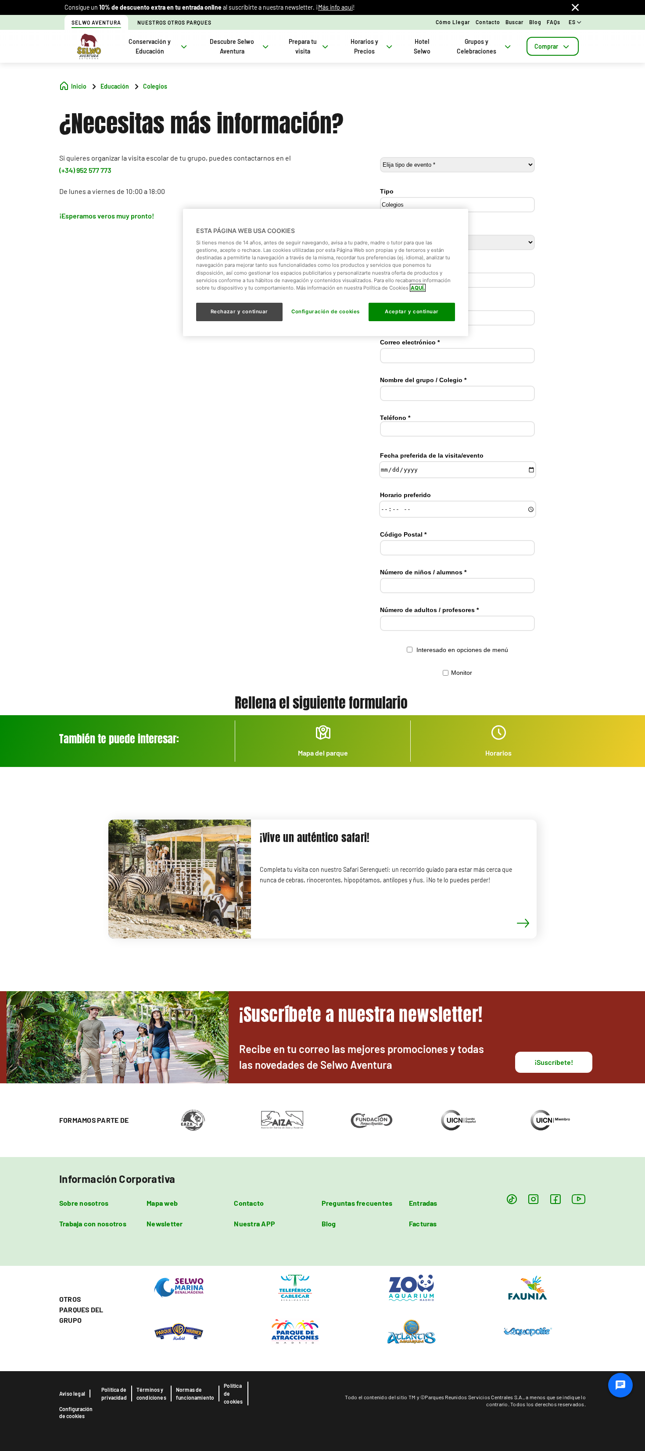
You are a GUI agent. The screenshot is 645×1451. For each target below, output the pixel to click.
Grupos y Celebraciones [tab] (476, 46)
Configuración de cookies (76, 1412)
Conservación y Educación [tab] (150, 46)
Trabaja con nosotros (92, 1223)
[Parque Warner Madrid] (179, 1331)
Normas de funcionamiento (195, 1394)
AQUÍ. (418, 288)
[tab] (553, 46)
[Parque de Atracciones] (295, 1331)
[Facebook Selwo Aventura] (555, 1199)
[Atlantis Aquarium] (411, 1331)
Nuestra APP (254, 1223)
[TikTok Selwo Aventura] (512, 1199)
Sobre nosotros (83, 1203)
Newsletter (165, 1223)
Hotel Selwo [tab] (422, 46)
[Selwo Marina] (179, 1287)
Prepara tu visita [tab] (303, 46)
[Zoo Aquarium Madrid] (411, 1287)
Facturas (423, 1223)
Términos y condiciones (151, 1394)
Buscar (514, 22)
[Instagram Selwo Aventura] (533, 1199)
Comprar (546, 46)
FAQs (553, 22)
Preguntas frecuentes (357, 1203)
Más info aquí (335, 7)
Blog (535, 22)
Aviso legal (72, 1393)
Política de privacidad (114, 1394)
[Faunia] (527, 1287)
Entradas (423, 1203)
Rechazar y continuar (239, 311)
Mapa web (162, 1203)
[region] (325, 272)
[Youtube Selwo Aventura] (579, 1199)
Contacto (488, 22)
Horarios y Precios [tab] (364, 46)
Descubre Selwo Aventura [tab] (232, 46)
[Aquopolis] (527, 1331)
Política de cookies (233, 1393)
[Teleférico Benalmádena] (295, 1287)
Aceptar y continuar (412, 311)
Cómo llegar (453, 22)
